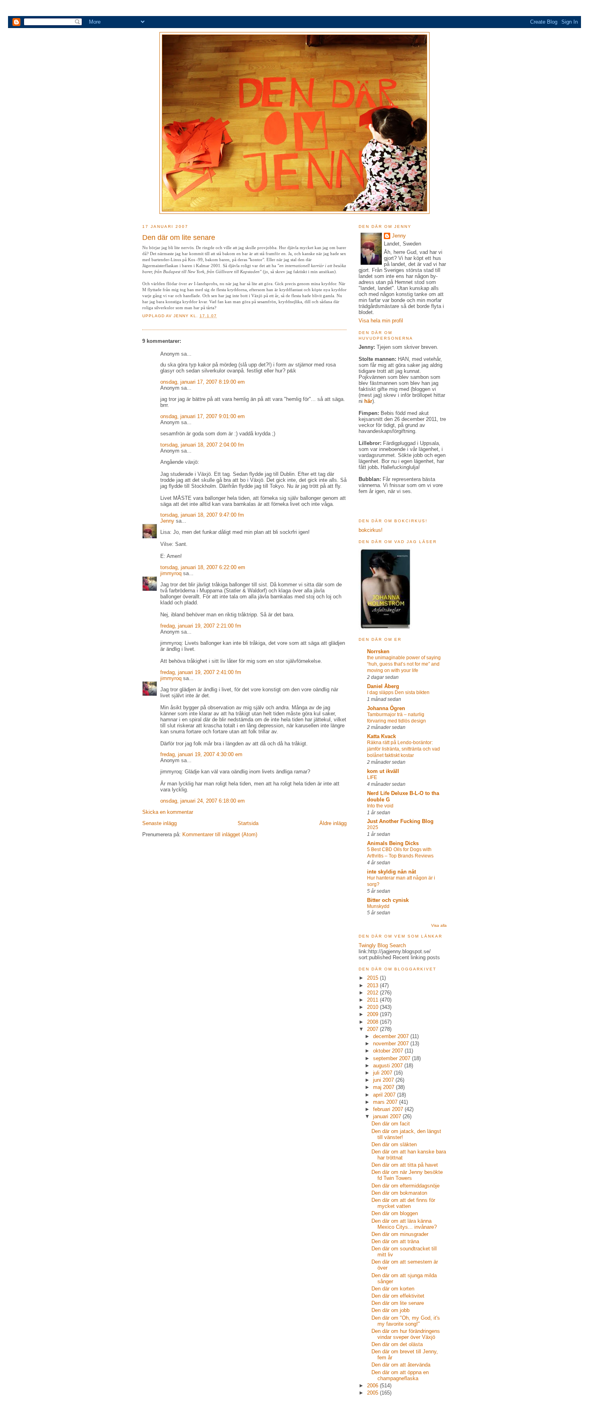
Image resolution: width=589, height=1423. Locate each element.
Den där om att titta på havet (404, 1165)
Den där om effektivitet (397, 1296)
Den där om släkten (394, 1144)
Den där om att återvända (400, 1365)
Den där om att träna (395, 1241)
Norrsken (378, 651)
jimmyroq (171, 573)
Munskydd (378, 906)
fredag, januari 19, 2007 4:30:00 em (201, 754)
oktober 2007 (389, 1051)
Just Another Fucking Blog (400, 821)
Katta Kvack (381, 736)
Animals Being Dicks (393, 843)
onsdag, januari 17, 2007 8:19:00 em (202, 382)
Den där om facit (390, 1124)
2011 (373, 1000)
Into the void (380, 806)
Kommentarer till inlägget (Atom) (219, 834)
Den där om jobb (390, 1310)
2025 (372, 827)
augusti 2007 (388, 1066)
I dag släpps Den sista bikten (398, 692)
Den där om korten (392, 1289)
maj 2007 (384, 1087)
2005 (373, 1393)
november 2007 (391, 1044)
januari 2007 (388, 1116)
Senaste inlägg (159, 823)
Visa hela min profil (381, 321)
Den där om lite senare (397, 1303)
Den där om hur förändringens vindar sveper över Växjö (405, 1334)
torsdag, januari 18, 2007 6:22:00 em (202, 567)
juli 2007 (383, 1073)
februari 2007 (389, 1109)
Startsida (248, 823)
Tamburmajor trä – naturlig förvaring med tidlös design (396, 718)
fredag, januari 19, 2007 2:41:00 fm (200, 672)
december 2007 (391, 1036)
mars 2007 (386, 1102)
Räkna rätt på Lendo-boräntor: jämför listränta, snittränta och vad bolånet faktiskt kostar (403, 749)
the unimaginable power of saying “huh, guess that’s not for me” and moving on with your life (404, 664)
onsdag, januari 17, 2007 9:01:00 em (202, 416)
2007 (373, 1029)
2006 (373, 1386)
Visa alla (439, 925)
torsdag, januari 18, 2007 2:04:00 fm (202, 445)
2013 (373, 985)
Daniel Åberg (383, 686)
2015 (373, 978)
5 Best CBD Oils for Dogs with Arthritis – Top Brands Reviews (400, 853)
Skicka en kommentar (167, 812)
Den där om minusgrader (399, 1234)
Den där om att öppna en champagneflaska (400, 1375)
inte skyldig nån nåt (391, 872)
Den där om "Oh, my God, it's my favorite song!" (405, 1321)
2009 (373, 1014)
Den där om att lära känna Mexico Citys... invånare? (404, 1224)
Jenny (181, 316)
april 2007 (385, 1095)
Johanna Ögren (386, 708)
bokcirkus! (371, 530)
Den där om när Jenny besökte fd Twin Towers (407, 1175)
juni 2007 (384, 1080)
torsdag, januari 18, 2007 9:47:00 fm (202, 515)
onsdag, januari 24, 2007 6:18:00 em (202, 801)
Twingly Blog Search (382, 945)
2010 (373, 1007)
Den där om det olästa (397, 1344)
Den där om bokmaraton (399, 1193)
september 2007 (392, 1058)
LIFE (372, 777)
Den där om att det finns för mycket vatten (403, 1203)
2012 (373, 993)
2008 (373, 1022)
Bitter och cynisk (388, 900)
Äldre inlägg (333, 823)
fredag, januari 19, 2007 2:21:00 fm (200, 626)
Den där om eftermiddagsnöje (405, 1186)
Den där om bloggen (394, 1213)
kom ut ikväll (383, 771)
